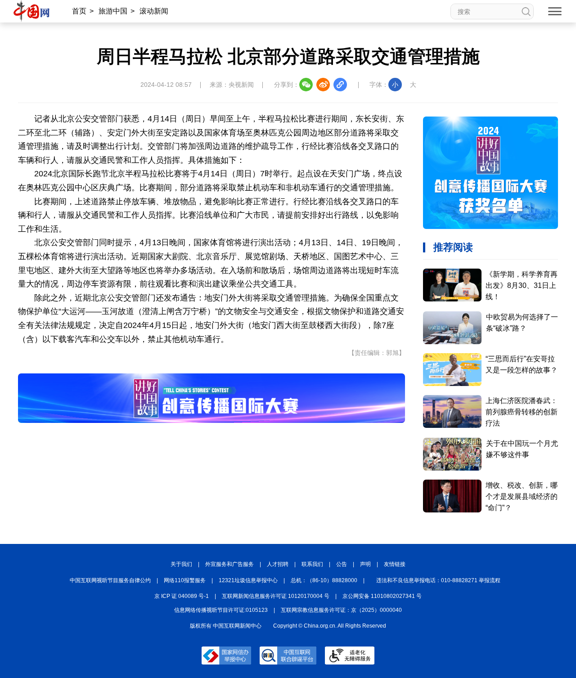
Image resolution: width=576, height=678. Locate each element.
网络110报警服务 (185, 580)
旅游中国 (113, 11)
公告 (341, 564)
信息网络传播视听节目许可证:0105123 (221, 610)
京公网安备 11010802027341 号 (382, 596)
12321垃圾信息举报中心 (248, 580)
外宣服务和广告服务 (229, 564)
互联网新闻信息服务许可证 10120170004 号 (275, 596)
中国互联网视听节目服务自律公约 (110, 580)
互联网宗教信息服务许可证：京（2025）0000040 (341, 610)
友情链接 (394, 564)
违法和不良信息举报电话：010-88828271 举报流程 (438, 580)
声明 (365, 564)
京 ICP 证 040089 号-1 (181, 596)
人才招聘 (277, 564)
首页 (79, 11)
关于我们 (181, 564)
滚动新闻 (154, 11)
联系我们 (312, 564)
